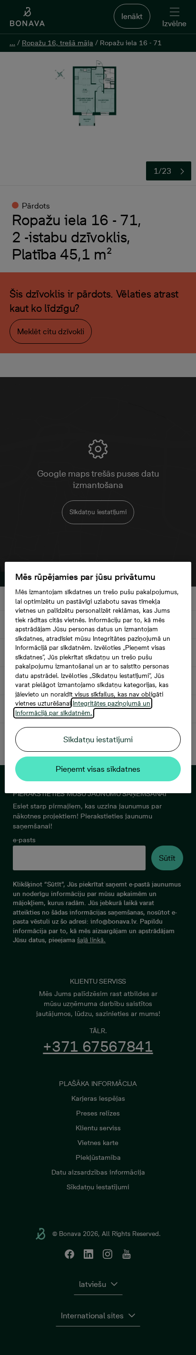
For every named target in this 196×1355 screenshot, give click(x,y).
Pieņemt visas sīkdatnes (98, 769)
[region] (98, 677)
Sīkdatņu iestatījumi (98, 739)
